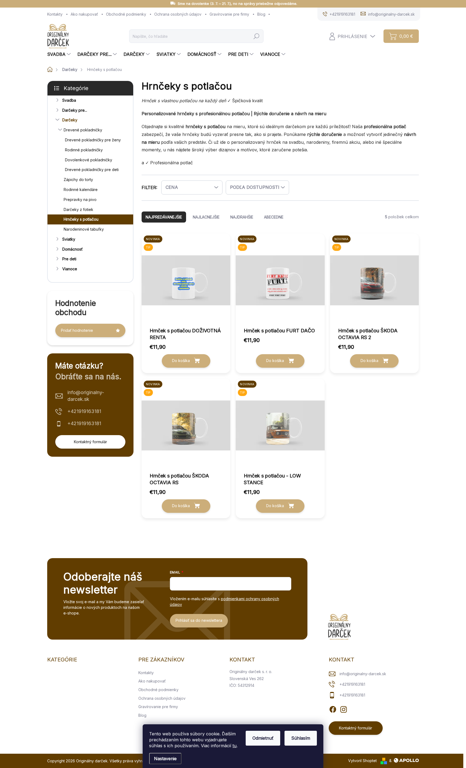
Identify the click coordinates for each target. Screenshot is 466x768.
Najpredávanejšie (164, 217)
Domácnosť (72, 249)
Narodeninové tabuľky (84, 229)
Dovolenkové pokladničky (88, 160)
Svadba (69, 100)
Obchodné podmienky (126, 14)
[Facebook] (333, 709)
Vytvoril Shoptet (362, 760)
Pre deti (69, 259)
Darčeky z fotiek (78, 209)
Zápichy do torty (78, 179)
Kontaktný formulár (90, 441)
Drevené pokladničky (83, 130)
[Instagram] (344, 709)
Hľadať (257, 36)
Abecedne (273, 217)
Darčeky (69, 120)
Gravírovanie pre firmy (229, 14)
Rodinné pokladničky (84, 150)
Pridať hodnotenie (77, 330)
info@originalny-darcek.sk (85, 396)
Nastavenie (165, 758)
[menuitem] (59, 54)
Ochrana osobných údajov (177, 14)
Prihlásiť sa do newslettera (199, 620)
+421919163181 (84, 411)
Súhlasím (300, 738)
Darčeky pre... (74, 110)
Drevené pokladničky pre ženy (93, 140)
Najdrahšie (241, 217)
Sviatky (68, 239)
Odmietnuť (262, 738)
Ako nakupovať (84, 14)
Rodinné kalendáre (81, 189)
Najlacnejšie (206, 217)
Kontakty (55, 14)
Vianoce (69, 269)
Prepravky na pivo (80, 199)
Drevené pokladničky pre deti (92, 169)
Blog (261, 14)
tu (234, 745)
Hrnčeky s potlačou (81, 219)
